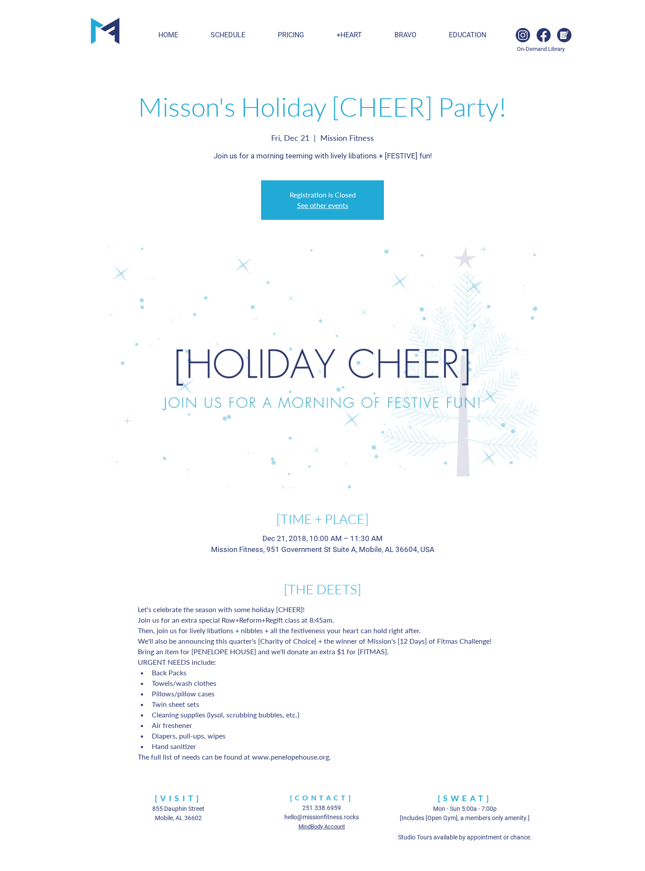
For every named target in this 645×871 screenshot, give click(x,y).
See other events (322, 205)
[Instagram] (523, 35)
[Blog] (564, 35)
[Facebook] (543, 35)
